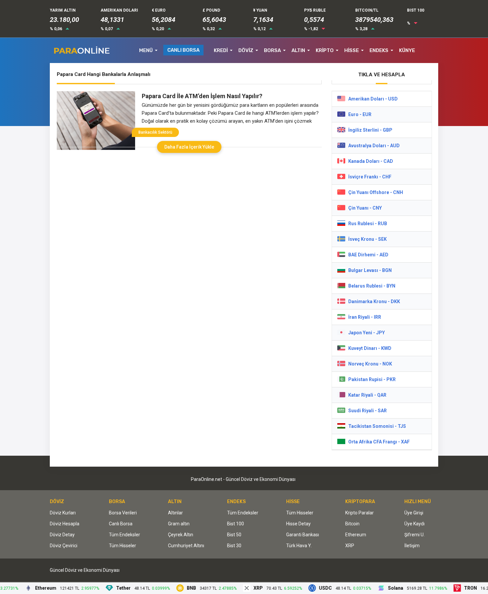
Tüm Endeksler (124, 534)
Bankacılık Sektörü (155, 132)
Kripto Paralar (359, 512)
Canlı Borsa (120, 523)
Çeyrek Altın (180, 534)
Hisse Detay (298, 523)
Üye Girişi (413, 512)
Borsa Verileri (123, 512)
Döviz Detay (62, 534)
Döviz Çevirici (63, 545)
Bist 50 (234, 534)
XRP (349, 545)
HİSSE (351, 50)
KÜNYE (407, 50)
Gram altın (179, 523)
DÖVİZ (245, 50)
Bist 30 (234, 545)
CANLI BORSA (183, 50)
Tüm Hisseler (122, 545)
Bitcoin (352, 523)
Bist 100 (235, 523)
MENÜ (146, 50)
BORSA (272, 50)
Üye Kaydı (414, 523)
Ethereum (355, 534)
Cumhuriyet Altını (186, 545)
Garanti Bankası (302, 534)
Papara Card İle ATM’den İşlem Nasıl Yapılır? (202, 96)
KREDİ (221, 50)
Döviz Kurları (63, 512)
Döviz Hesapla (64, 523)
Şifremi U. (414, 534)
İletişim (412, 545)
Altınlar (175, 512)
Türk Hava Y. (299, 545)
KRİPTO (325, 50)
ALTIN (298, 50)
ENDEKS (378, 50)
